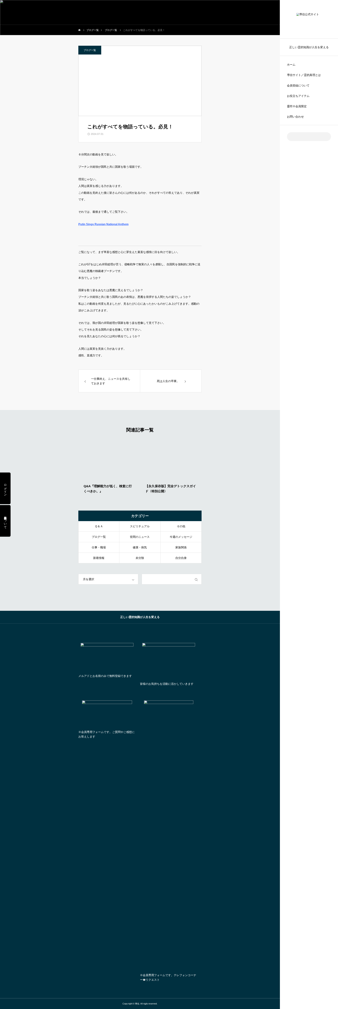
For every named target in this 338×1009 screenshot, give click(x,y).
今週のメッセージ (181, 536)
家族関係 (181, 547)
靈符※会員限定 (297, 106)
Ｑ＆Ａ (99, 526)
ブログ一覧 (90, 50)
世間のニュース (140, 536)
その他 (181, 526)
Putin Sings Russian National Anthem (103, 224)
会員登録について (298, 85)
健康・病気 (140, 547)
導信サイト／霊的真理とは (304, 74)
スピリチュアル (140, 526)
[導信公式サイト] (308, 19)
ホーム (291, 64)
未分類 (140, 557)
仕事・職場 (99, 547)
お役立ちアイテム (298, 95)
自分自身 (181, 557)
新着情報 (98, 557)
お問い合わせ (295, 116)
